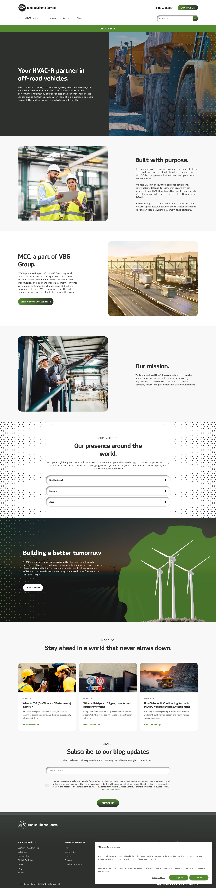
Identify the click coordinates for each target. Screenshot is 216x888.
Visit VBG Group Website (36, 301)
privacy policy (103, 871)
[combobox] (177, 18)
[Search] (195, 18)
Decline (199, 877)
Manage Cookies (158, 877)
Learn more (34, 588)
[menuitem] (30, 18)
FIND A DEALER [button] (164, 7)
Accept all (178, 877)
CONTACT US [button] (188, 7)
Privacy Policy (112, 789)
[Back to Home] (33, 8)
